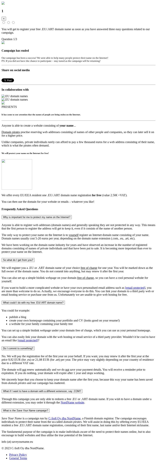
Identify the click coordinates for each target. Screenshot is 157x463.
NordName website (72, 402)
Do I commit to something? (18, 348)
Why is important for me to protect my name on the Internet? (36, 217)
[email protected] (135, 287)
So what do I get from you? (18, 260)
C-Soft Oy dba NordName (64, 418)
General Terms (18, 458)
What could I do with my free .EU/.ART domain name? (33, 302)
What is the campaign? (25, 410)
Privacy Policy (18, 454)
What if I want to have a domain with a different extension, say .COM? (42, 391)
